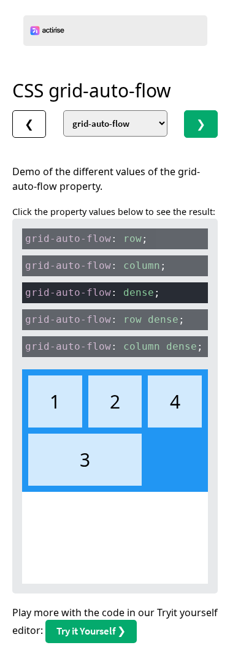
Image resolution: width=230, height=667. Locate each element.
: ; (86, 238)
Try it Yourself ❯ (91, 631)
